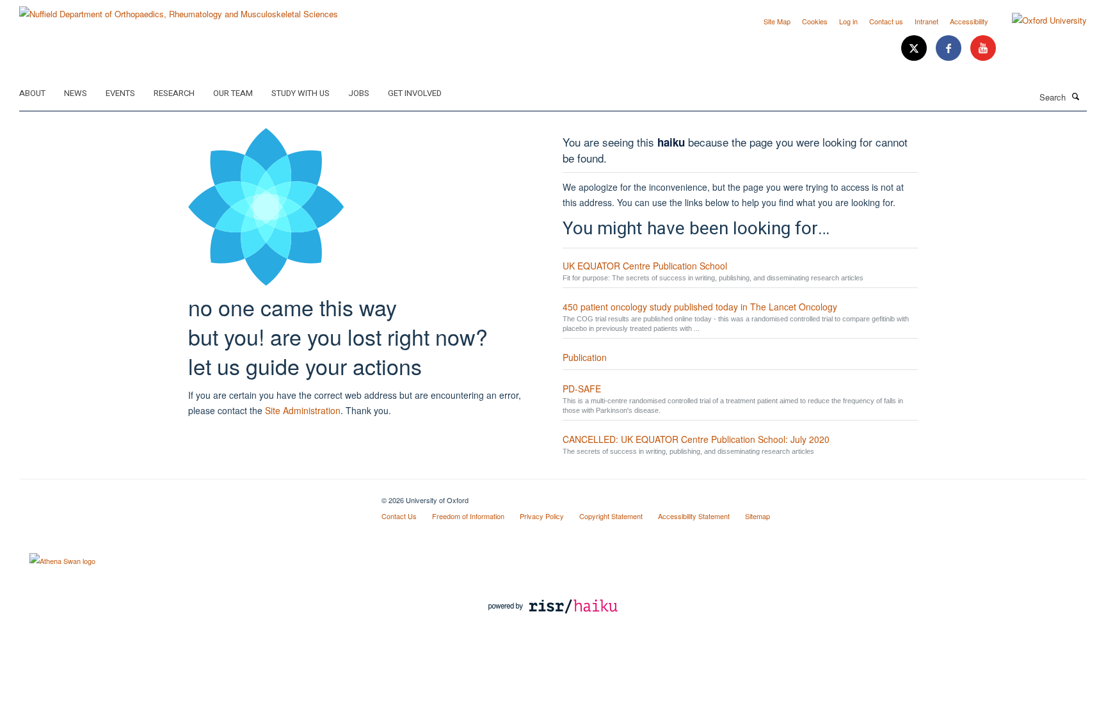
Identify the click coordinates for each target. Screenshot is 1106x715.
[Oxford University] (1040, 20)
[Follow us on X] (915, 48)
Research (174, 93)
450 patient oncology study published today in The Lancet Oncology (700, 306)
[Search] (1076, 96)
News (75, 93)
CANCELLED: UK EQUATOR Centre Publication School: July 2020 (696, 439)
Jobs (358, 93)
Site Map (777, 21)
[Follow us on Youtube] (983, 48)
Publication (585, 357)
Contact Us (399, 516)
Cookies (815, 21)
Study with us (300, 93)
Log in (848, 21)
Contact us (886, 21)
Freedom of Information (468, 516)
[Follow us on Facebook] (950, 48)
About (32, 93)
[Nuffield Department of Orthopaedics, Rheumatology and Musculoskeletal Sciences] (178, 9)
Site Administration (303, 410)
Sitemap (757, 516)
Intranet (926, 21)
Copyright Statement (611, 516)
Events (120, 93)
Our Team (233, 93)
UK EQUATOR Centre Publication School (645, 265)
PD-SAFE (582, 388)
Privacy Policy (542, 516)
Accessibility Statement (694, 516)
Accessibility (969, 21)
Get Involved (415, 93)
